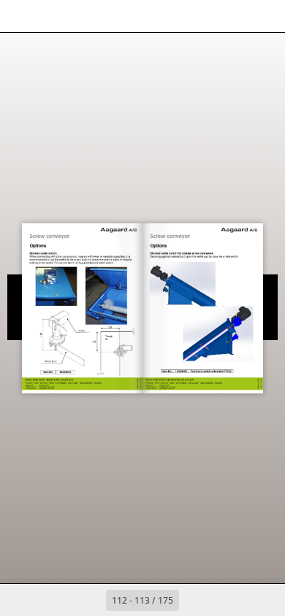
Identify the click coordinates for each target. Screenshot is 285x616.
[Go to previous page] (90, 600)
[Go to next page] (195, 600)
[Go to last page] (227, 600)
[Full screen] (264, 16)
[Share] (232, 16)
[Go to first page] (58, 600)
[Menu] (20, 16)
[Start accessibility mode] (85, 16)
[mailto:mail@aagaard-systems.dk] (91, 374)
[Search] (53, 16)
